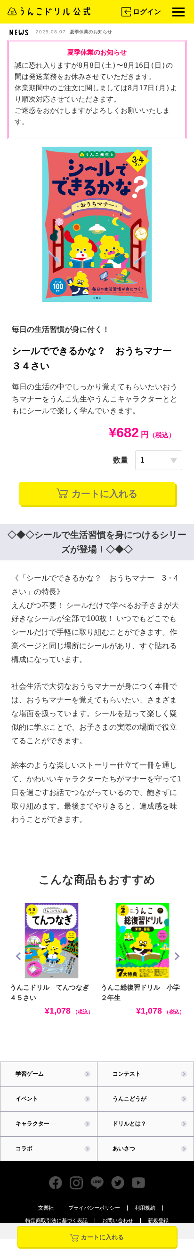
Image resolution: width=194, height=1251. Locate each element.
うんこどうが (129, 1098)
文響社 (46, 1208)
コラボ (24, 1148)
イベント (27, 1098)
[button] (176, 956)
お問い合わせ (117, 1220)
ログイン (147, 12)
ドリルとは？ (129, 1123)
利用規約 (145, 1208)
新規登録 (158, 1220)
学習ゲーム (30, 1073)
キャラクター (32, 1123)
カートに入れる (104, 493)
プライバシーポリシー (94, 1208)
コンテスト (127, 1073)
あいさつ (124, 1148)
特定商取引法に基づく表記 (56, 1220)
